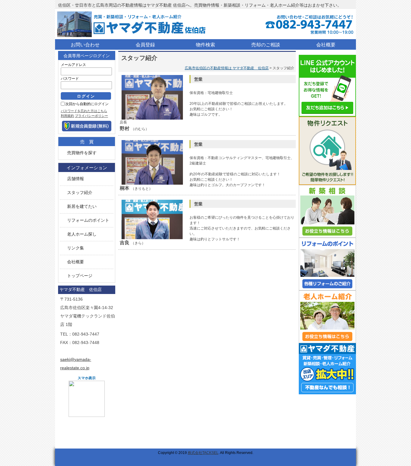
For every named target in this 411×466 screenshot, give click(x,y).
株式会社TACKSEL (203, 453)
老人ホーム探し (82, 234)
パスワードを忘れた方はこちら (84, 111)
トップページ (79, 276)
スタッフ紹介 (79, 192)
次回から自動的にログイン (87, 104)
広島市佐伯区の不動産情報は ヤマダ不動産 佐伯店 (227, 68)
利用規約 (67, 115)
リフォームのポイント (88, 220)
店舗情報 (75, 179)
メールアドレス (73, 65)
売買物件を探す (82, 153)
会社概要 (75, 262)
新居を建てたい (82, 206)
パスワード (70, 79)
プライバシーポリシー (91, 115)
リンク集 (75, 248)
